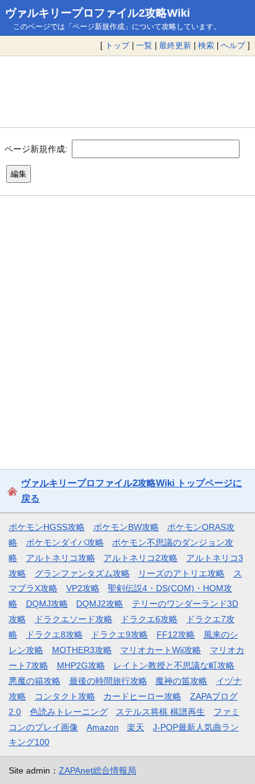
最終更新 (175, 45)
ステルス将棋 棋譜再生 (160, 712)
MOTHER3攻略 (82, 650)
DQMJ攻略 (47, 604)
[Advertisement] (127, 91)
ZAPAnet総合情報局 (97, 770)
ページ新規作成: (35, 148)
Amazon (103, 727)
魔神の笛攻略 (181, 681)
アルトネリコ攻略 (60, 558)
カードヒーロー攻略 (142, 696)
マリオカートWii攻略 (160, 650)
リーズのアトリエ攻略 (181, 573)
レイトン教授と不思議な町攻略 (174, 665)
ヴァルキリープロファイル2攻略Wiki (97, 13)
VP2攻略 (83, 588)
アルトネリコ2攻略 (140, 558)
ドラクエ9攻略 (119, 634)
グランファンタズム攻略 (82, 573)
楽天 (135, 727)
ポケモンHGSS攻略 (47, 527)
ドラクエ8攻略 (54, 634)
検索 (206, 45)
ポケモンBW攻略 (126, 527)
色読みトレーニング (69, 712)
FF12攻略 (176, 634)
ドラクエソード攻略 (74, 619)
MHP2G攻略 (81, 665)
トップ (117, 45)
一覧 (144, 45)
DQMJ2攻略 (99, 604)
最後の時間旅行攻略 (108, 681)
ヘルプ (233, 45)
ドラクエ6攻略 (149, 619)
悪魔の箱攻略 (35, 681)
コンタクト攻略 (65, 696)
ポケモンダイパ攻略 (65, 542)
